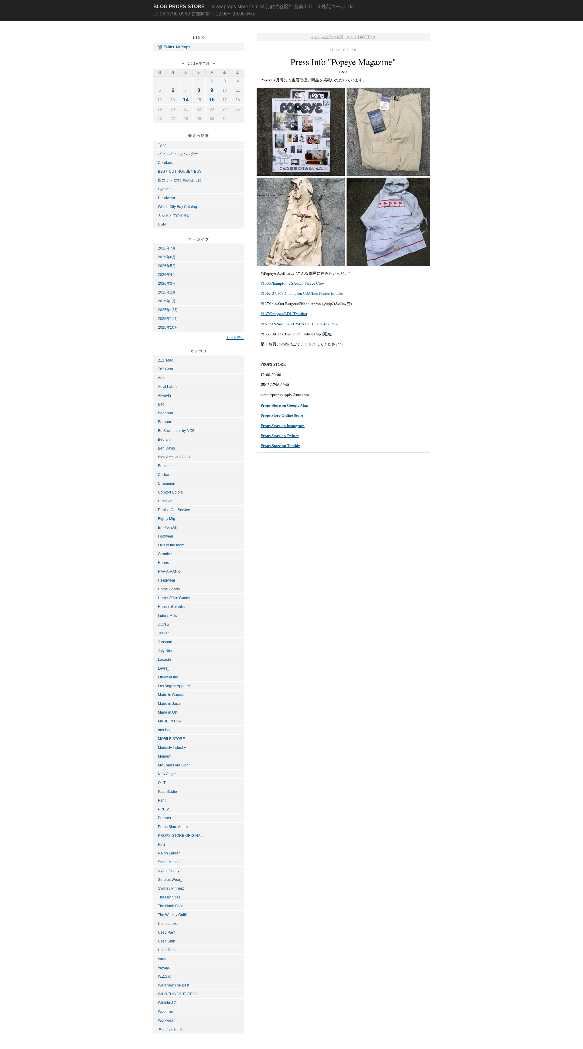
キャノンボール (170, 1029)
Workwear (166, 1020)
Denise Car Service (174, 510)
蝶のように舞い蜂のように (180, 180)
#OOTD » (367, 37)
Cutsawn (165, 501)
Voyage (164, 968)
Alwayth (164, 395)
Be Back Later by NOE (176, 431)
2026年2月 (167, 292)
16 (212, 99)
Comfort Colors (170, 492)
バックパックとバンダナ (178, 154)
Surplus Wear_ (170, 880)
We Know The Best (173, 985)
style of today (168, 871)
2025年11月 (168, 319)
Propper (164, 818)
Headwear (166, 198)
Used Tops (167, 950)
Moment (164, 756)
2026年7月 (167, 248)
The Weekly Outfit (172, 915)
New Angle (167, 774)
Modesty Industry (172, 747)
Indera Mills (167, 615)
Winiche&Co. (168, 1003)
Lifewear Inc (168, 677)
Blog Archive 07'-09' (174, 457)
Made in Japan (170, 703)
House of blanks (171, 607)
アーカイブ (199, 239)
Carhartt (164, 475)
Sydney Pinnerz (171, 888)
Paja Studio (167, 791)
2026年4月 (167, 275)
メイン (351, 37)
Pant (161, 800)
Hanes (163, 563)
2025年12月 (168, 310)
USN (162, 224)
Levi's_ (163, 668)
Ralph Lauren (169, 853)
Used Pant (166, 932)
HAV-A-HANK (169, 571)
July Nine (165, 651)
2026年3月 (167, 283)
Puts (161, 844)
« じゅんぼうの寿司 (327, 37)
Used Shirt (166, 941)
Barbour (164, 422)
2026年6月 (167, 257)
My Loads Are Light (173, 765)
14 (186, 99)
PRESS (164, 809)
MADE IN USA (170, 721)
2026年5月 (167, 266)
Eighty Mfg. (167, 519)
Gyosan (164, 189)
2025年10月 (168, 327)
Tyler (162, 145)
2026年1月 (167, 301)
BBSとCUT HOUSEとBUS (180, 171)
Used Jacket (168, 924)
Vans (162, 959)
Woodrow (166, 1012)
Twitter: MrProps (177, 47)
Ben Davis (166, 448)
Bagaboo (165, 413)
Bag (161, 404)
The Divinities (169, 897)
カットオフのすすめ (174, 215)
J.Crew (163, 624)
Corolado (165, 163)
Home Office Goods (174, 598)
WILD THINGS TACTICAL (179, 994)
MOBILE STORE (171, 739)
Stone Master (169, 862)
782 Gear (165, 369)
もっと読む (235, 337)
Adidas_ (165, 378)
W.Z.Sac (164, 976)
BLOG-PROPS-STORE (179, 6)
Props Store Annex (173, 827)
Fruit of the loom (171, 545)
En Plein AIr (167, 527)
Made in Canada (172, 695)
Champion (166, 483)
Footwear (165, 536)
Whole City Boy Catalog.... (179, 207)
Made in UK (167, 712)
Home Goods (169, 589)
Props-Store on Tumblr (280, 445)
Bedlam (164, 439)
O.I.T (161, 783)
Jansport (165, 642)
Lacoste (164, 659)
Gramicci (165, 554)
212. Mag (165, 360)
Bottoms (164, 466)
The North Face (170, 906)
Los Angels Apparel (174, 686)
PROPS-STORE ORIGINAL (180, 835)
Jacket (163, 633)
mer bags (165, 730)
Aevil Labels (168, 387)
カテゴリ (198, 350)
